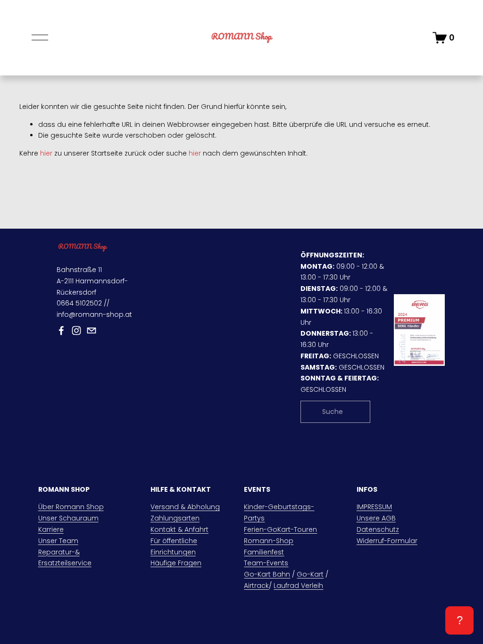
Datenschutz (378, 529)
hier (46, 153)
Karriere (51, 529)
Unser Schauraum (68, 518)
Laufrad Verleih (298, 585)
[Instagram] (76, 330)
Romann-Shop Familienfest (268, 546)
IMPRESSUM (374, 507)
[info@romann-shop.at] (91, 330)
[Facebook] (61, 330)
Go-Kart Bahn (267, 574)
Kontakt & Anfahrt (179, 529)
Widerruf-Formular (387, 540)
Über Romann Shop (71, 507)
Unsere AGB (376, 518)
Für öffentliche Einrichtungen (173, 546)
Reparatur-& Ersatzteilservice (65, 557)
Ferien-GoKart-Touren (280, 529)
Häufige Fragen (175, 563)
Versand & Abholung (185, 507)
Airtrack (256, 585)
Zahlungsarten (175, 518)
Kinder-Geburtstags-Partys (279, 512)
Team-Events (266, 563)
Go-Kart (310, 574)
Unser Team (58, 540)
